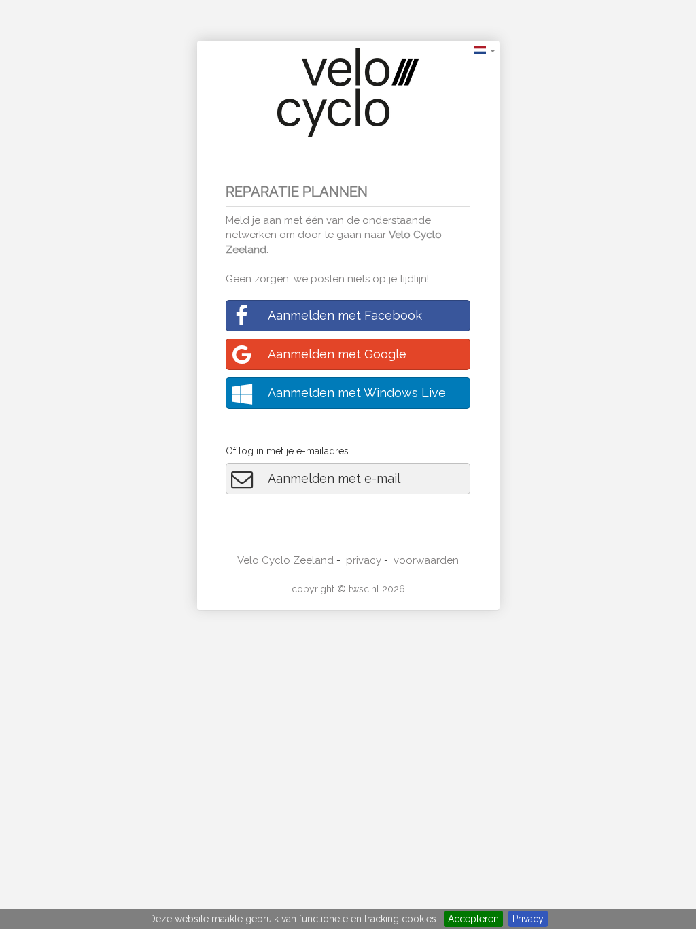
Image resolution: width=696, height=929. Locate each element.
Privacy (528, 918)
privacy (363, 560)
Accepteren (473, 918)
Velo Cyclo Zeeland (285, 560)
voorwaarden (426, 560)
